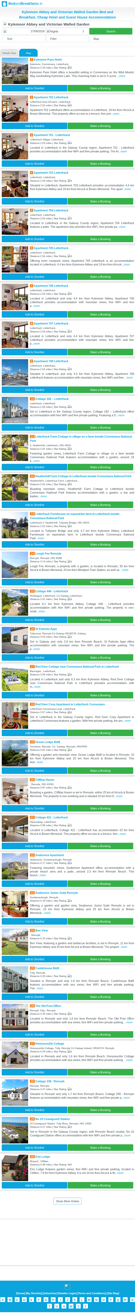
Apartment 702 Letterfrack (51, 97)
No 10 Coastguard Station (52, 1119)
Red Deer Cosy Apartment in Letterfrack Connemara (70, 704)
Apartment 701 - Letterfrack (52, 135)
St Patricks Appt (46, 628)
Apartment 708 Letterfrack (51, 361)
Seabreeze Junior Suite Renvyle (56, 892)
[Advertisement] (67, 1242)
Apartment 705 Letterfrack (51, 248)
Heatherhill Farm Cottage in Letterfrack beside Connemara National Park (83, 476)
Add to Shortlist (34, 88)
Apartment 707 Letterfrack (51, 323)
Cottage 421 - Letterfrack (51, 817)
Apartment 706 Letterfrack (51, 285)
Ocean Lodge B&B (47, 742)
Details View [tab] (9, 53)
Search (110, 31)
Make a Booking (100, 88)
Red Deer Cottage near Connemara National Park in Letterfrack (77, 666)
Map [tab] (28, 53)
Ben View (41, 930)
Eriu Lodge (42, 1156)
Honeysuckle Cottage (49, 1043)
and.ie (25, 3)
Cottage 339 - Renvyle (50, 1081)
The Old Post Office (48, 1005)
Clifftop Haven (44, 779)
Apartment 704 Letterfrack (51, 210)
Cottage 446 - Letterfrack (51, 591)
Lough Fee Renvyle (48, 553)
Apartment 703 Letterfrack (51, 172)
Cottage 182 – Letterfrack (52, 398)
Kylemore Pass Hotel (48, 59)
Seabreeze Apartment (49, 855)
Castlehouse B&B (47, 968)
